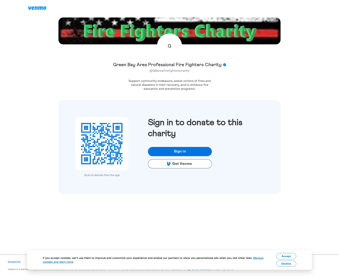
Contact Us (14, 262)
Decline (286, 263)
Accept (286, 256)
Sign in (180, 151)
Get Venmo (182, 164)
